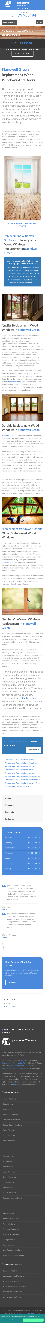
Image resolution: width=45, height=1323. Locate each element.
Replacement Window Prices (14, 1255)
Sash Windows (8, 1104)
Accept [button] (33, 1320)
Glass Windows (9, 1130)
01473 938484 (23, 43)
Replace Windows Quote (12, 1198)
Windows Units (8, 1188)
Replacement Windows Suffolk (17, 786)
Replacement (8, 1109)
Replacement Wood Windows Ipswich (20, 770)
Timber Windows (9, 1099)
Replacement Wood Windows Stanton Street (22, 780)
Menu (39, 22)
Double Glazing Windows (12, 1125)
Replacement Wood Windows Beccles (20, 766)
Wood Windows (9, 1224)
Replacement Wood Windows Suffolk (19, 760)
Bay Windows (8, 1167)
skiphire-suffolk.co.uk (11, 1281)
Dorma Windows (9, 1177)
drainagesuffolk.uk (10, 1271)
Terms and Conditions (21, 1313)
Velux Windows (9, 1172)
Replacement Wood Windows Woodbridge (21, 763)
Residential (9, 812)
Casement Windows (11, 1229)
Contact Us (32, 750)
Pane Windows (8, 1156)
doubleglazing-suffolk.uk (12, 1292)
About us (8, 798)
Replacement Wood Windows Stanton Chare (22, 776)
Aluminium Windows (11, 1219)
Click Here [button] (37, 1316)
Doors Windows (9, 1135)
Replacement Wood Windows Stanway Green (22, 783)
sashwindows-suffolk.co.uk (13, 1276)
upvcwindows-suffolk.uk (12, 1297)
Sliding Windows (9, 1240)
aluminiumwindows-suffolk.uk (14, 1286)
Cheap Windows (9, 1182)
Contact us (9, 819)
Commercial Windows (11, 1120)
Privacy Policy (35, 1313)
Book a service (9, 22)
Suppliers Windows (10, 1245)
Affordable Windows (11, 1234)
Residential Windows (11, 1115)
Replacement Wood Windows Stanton (20, 773)
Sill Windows (8, 1161)
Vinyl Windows (8, 1213)
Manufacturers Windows (12, 1250)
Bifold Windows (9, 1141)
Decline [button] (12, 1320)
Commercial (10, 805)
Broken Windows (9, 1193)
